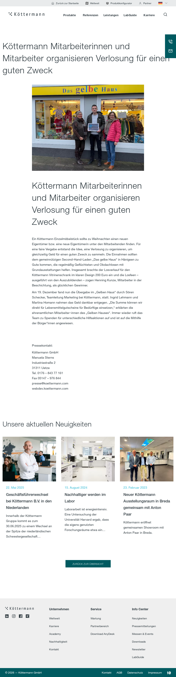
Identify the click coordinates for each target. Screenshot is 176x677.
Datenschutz (135, 672)
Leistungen (111, 15)
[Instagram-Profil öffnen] (13, 617)
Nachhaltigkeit (58, 641)
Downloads (139, 641)
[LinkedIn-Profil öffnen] (7, 617)
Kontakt (54, 649)
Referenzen (90, 15)
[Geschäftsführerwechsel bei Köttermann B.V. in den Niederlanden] (29, 492)
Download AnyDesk (102, 634)
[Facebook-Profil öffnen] (20, 617)
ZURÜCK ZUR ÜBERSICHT (88, 563)
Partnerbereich (100, 626)
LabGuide (130, 15)
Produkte (69, 15)
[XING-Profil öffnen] (27, 617)
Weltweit (54, 618)
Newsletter (138, 649)
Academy (55, 634)
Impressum (155, 672)
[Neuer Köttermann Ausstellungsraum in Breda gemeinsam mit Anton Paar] (146, 492)
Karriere (149, 15)
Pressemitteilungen (144, 626)
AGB (119, 672)
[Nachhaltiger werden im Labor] (88, 492)
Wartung (96, 618)
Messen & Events (142, 634)
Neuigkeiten (139, 618)
